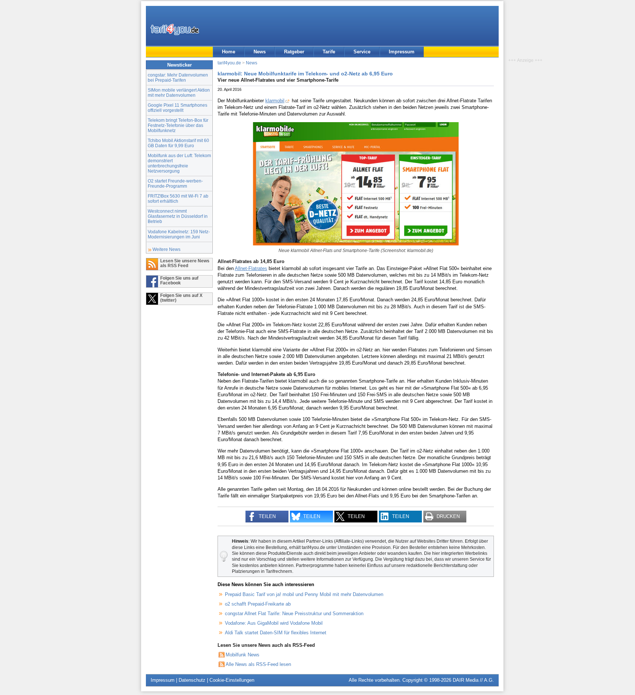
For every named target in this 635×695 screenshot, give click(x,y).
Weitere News (166, 249)
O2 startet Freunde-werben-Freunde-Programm (175, 183)
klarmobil (274, 100)
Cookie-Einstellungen (231, 680)
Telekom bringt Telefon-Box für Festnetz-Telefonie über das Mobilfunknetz (178, 125)
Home (228, 51)
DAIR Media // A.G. (473, 680)
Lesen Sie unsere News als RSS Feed (184, 263)
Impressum (402, 51)
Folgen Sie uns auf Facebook (179, 280)
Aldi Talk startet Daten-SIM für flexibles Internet (275, 632)
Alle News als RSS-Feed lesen (258, 664)
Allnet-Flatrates (251, 268)
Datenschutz (192, 680)
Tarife (329, 51)
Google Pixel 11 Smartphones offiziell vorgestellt (177, 108)
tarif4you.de (229, 62)
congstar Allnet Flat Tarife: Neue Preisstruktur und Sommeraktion (294, 613)
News (260, 51)
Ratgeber (294, 51)
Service (362, 51)
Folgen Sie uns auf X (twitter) (181, 297)
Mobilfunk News (242, 654)
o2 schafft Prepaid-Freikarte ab (258, 604)
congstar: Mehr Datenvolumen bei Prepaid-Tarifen (178, 77)
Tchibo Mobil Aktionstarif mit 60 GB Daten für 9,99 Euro (178, 143)
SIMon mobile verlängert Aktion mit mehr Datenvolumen (179, 92)
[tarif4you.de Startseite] (174, 29)
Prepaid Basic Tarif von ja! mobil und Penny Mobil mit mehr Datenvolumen (304, 594)
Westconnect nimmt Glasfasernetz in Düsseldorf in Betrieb (178, 216)
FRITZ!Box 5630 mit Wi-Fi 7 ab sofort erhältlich (178, 198)
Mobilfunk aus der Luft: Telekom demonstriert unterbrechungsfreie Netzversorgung (179, 163)
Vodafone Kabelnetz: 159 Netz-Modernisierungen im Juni (179, 234)
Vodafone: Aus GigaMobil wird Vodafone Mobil (274, 623)
